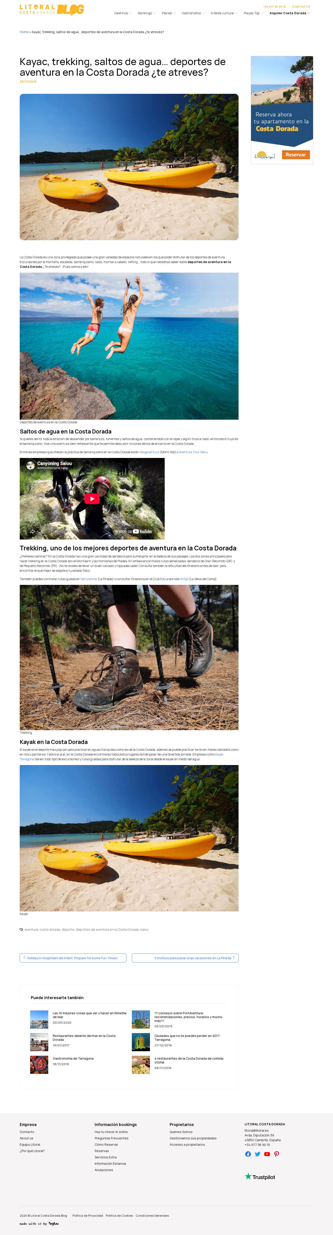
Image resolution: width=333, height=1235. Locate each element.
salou (144, 929)
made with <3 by (34, 1223)
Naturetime (89, 579)
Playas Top (252, 13)
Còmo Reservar (106, 1144)
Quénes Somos (181, 1132)
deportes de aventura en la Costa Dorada (107, 929)
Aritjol (184, 579)
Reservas (102, 1151)
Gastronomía (191, 13)
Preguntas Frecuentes (111, 1138)
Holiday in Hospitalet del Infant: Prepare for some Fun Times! (72, 958)
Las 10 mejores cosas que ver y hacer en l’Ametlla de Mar (89, 1015)
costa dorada (50, 929)
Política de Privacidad (87, 1215)
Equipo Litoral (30, 1144)
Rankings (145, 13)
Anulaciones (104, 1170)
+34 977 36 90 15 (274, 7)
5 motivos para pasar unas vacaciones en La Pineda (193, 958)
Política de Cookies (119, 1215)
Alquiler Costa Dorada (288, 13)
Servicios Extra (106, 1157)
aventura (31, 929)
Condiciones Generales (152, 1215)
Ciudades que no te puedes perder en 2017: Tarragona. (187, 1038)
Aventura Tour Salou (193, 452)
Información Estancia (110, 1163)
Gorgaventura (149, 452)
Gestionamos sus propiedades (193, 1138)
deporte (68, 929)
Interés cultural (222, 13)
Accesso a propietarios (187, 1144)
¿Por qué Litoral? (32, 1151)
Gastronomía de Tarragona (73, 1058)
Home (24, 32)
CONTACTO (301, 7)
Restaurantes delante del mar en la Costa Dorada (84, 1038)
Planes (167, 13)
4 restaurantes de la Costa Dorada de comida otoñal (188, 1060)
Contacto (27, 1132)
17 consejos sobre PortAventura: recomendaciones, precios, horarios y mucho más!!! (188, 1017)
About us (26, 1138)
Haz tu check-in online (111, 1132)
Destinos (121, 13)
